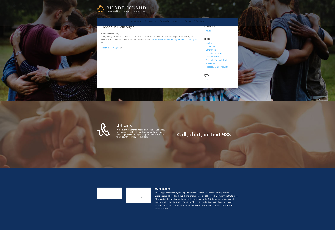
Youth (208, 31)
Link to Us (130, 190)
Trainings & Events (193, 21)
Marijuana (210, 46)
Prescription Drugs (214, 53)
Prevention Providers (169, 21)
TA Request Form (133, 197)
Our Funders (143, 194)
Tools (208, 79)
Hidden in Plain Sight (110, 47)
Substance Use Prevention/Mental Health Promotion (217, 60)
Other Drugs (211, 50)
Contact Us (130, 194)
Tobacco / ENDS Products (217, 67)
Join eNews (142, 190)
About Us (135, 21)
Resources (149, 21)
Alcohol (209, 43)
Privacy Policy (132, 201)
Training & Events (104, 197)
